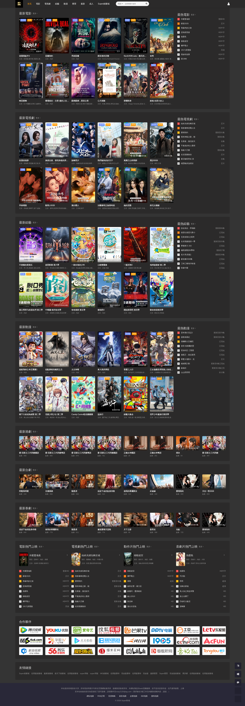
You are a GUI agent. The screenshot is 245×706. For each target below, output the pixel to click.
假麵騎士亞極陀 (201, 341)
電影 (38, 4)
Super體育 (163, 673)
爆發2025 (201, 23)
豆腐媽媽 (49, 491)
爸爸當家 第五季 (78, 310)
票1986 (201, 59)
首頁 (29, 4)
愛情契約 (201, 132)
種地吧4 (101, 310)
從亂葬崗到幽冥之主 (54, 369)
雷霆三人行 (128, 369)
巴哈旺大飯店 (201, 601)
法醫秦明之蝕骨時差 (106, 205)
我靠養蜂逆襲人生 (201, 128)
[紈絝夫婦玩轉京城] (75, 559)
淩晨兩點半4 (24, 56)
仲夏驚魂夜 (201, 19)
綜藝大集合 (128, 414)
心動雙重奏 (102, 265)
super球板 (84, 673)
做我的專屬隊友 (130, 491)
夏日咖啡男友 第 (201, 159)
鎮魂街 (201, 368)
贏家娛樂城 (48, 673)
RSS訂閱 (101, 696)
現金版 (145, 673)
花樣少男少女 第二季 (54, 414)
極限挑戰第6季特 (201, 250)
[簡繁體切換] (238, 666)
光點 (178, 529)
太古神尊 (75, 369)
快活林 (149, 601)
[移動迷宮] (128, 559)
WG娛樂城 (104, 673)
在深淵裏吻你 (201, 155)
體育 (74, 4)
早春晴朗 (23, 205)
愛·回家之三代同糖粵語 (55, 453)
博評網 (185, 673)
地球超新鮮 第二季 (158, 265)
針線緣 (153, 491)
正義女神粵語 (155, 453)
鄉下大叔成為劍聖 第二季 (30, 414)
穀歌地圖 (122, 696)
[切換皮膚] (238, 674)
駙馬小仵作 (50, 205)
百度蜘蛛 (111, 696)
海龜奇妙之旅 (201, 28)
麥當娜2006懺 (201, 259)
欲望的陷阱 (24, 160)
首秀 (152, 56)
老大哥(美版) (201, 255)
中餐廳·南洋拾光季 (53, 310)
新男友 (153, 529)
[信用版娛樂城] (238, 699)
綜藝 (57, 4)
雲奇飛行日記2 (201, 333)
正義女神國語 (129, 453)
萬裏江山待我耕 (130, 160)
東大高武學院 (103, 369)
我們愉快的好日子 (105, 160)
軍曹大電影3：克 (201, 359)
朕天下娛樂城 (60, 673)
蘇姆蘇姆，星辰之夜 (80, 101)
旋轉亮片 (75, 160)
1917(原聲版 (201, 50)
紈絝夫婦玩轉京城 (201, 123)
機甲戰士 (201, 46)
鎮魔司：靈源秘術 (149, 591)
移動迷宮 (201, 41)
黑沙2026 (154, 160)
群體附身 (127, 101)
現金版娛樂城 (175, 673)
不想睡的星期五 (26, 265)
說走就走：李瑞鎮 (201, 228)
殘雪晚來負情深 (201, 163)
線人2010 (149, 596)
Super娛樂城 (103, 4)
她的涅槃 (127, 205)
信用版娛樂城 (36, 673)
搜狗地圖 (154, 696)
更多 (35, 13)
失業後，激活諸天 (201, 141)
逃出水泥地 (149, 606)
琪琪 (201, 581)
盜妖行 (100, 414)
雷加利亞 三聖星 (201, 350)
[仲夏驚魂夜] (23, 559)
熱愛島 (201, 37)
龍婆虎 (74, 491)
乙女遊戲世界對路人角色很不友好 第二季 (167, 369)
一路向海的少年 (78, 265)
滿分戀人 (75, 205)
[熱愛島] (180, 559)
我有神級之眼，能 (201, 137)
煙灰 (178, 453)
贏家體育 (153, 673)
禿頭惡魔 (75, 56)
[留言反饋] (238, 682)
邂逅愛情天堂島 (104, 529)
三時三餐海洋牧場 (201, 263)
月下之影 (127, 529)
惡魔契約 (49, 56)
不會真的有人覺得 (201, 146)
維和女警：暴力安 (149, 586)
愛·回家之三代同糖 (210, 453)
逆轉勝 (201, 606)
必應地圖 (133, 696)
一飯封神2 (128, 265)
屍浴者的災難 (103, 56)
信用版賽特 (115, 673)
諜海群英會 (201, 32)
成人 (91, 4)
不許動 (201, 576)
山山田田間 (201, 372)
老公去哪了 (201, 596)
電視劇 (48, 4)
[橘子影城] (238, 690)
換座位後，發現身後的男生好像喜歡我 (61, 160)
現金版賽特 (125, 673)
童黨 (149, 581)
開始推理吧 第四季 (132, 310)
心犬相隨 (101, 101)
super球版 (94, 673)
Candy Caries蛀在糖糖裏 (82, 414)
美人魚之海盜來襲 (201, 591)
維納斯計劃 (201, 364)
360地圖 (144, 696)
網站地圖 (90, 696)
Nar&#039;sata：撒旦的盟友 (136, 56)
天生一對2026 (208, 491)
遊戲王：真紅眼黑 (201, 355)
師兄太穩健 (155, 205)
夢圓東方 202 (201, 246)
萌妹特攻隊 (201, 54)
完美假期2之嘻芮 (201, 237)
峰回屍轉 (23, 101)
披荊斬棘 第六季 (52, 265)
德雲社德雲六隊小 (201, 232)
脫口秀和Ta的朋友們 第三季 (31, 310)
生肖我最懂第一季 (201, 241)
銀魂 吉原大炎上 (157, 101)
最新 (83, 4)
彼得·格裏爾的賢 (201, 346)
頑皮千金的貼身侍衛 (106, 491)
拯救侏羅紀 (201, 337)
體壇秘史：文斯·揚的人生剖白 (58, 101)
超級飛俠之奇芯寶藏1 (28, 369)
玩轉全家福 (201, 586)
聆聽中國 (201, 268)
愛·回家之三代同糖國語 (29, 453)
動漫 (66, 4)
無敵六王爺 (201, 150)
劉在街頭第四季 (156, 310)
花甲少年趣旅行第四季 (159, 414)
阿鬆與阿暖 (24, 491)
